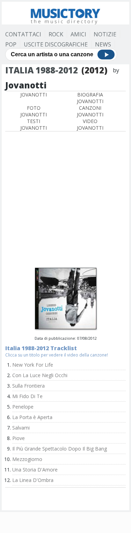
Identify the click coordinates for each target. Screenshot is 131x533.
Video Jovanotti (90, 124)
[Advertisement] (65, 200)
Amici (78, 34)
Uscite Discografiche (56, 44)
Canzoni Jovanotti (90, 111)
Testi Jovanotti (33, 124)
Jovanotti (33, 94)
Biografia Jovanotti (90, 98)
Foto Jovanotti (33, 111)
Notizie (105, 34)
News (103, 44)
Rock (56, 34)
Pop (10, 44)
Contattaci (23, 34)
